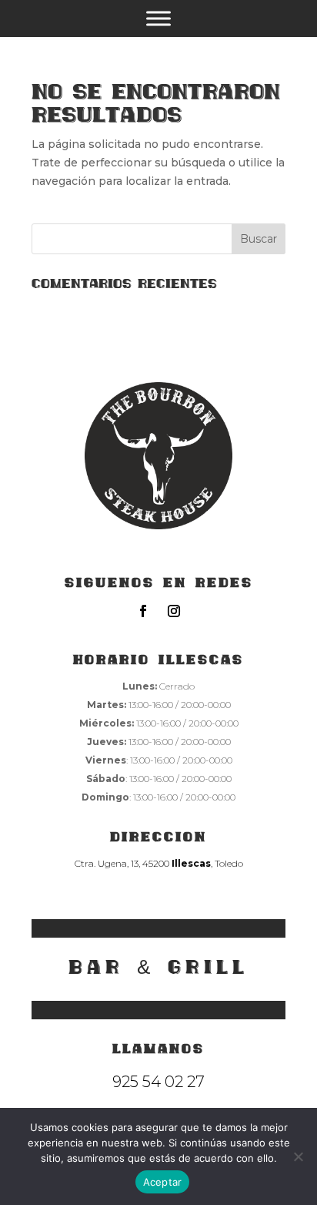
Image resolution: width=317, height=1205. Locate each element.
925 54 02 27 (158, 1081)
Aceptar (162, 1182)
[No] (297, 1156)
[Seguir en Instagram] (174, 611)
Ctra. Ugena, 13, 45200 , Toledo (159, 863)
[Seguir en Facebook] (143, 611)
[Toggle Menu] (158, 19)
